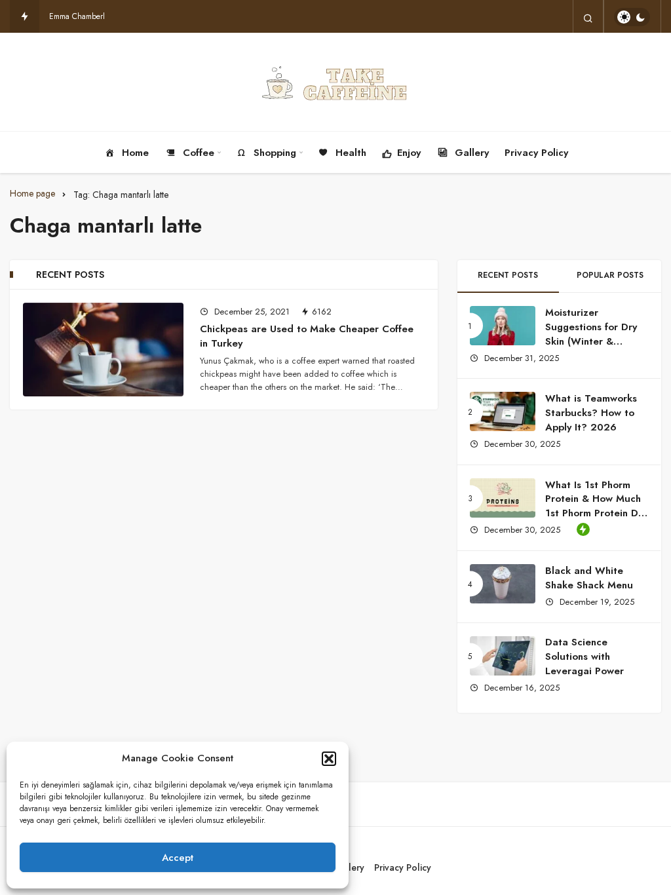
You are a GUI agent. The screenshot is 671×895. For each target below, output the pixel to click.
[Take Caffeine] (335, 82)
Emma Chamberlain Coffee (94, 16)
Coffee (198, 152)
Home (135, 152)
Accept (177, 857)
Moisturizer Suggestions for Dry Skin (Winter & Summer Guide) (591, 333)
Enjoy (409, 152)
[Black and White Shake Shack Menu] (502, 583)
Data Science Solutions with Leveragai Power (584, 657)
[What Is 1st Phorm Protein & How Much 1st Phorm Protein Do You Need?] (502, 498)
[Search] (588, 17)
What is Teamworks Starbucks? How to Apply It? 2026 (591, 412)
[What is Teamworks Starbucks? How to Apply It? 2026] (502, 411)
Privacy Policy (536, 152)
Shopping (275, 152)
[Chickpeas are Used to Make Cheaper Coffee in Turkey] (103, 349)
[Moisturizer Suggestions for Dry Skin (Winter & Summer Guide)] (502, 325)
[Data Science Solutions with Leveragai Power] (502, 656)
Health (351, 152)
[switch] (632, 17)
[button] (329, 758)
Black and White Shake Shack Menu (590, 577)
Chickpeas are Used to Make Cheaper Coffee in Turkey (306, 336)
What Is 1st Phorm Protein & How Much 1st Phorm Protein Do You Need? (594, 506)
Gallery (472, 152)
